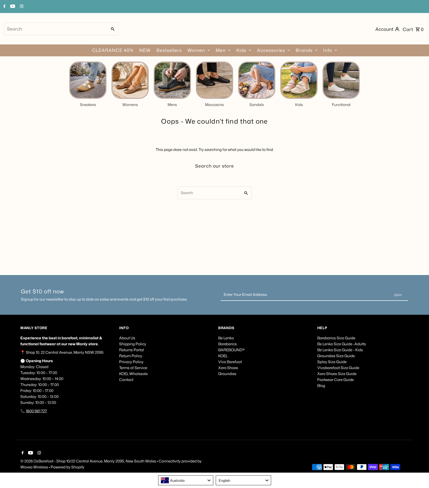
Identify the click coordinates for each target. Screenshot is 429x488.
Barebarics (227, 344)
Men (221, 50)
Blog (321, 385)
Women (196, 50)
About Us (127, 338)
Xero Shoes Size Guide (337, 373)
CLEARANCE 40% (113, 50)
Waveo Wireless (34, 467)
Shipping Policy (132, 344)
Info (327, 50)
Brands (304, 50)
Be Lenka (226, 338)
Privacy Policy (131, 361)
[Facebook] (22, 453)
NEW (145, 50)
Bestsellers (169, 50)
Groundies (227, 373)
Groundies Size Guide (336, 355)
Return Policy (130, 355)
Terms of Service (133, 367)
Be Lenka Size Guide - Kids (340, 349)
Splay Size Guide (332, 361)
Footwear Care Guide (335, 379)
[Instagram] (38, 453)
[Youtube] (30, 453)
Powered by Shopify (67, 467)
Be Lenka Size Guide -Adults (341, 344)
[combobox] (55, 29)
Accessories (271, 50)
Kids (241, 50)
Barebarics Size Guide (336, 338)
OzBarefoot (43, 461)
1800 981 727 (36, 411)
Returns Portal (131, 349)
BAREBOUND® (231, 349)
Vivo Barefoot (230, 361)
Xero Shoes (228, 367)
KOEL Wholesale (133, 373)
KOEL (223, 355)
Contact (126, 379)
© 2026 (27, 461)
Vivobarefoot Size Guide (338, 367)
